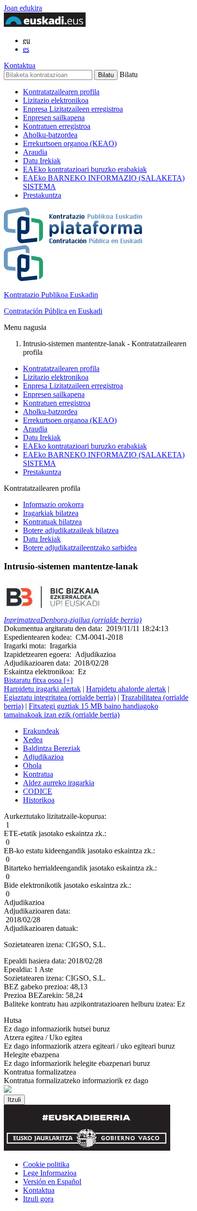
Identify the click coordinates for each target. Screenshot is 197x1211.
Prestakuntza (42, 195)
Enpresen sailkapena (54, 117)
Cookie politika (46, 1164)
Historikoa (39, 800)
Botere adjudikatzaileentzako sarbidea (80, 547)
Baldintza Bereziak (51, 748)
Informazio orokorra (53, 504)
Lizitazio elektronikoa (55, 100)
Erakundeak (41, 731)
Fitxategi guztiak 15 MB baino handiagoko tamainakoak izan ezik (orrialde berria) (81, 710)
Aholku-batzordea (50, 135)
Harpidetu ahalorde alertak (126, 689)
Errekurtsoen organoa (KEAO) (70, 143)
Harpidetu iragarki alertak (42, 689)
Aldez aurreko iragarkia (58, 783)
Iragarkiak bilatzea (50, 513)
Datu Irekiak (42, 161)
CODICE (37, 791)
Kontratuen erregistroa (56, 126)
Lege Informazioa (50, 1173)
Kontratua (38, 774)
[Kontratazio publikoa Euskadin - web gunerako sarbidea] (7, 1090)
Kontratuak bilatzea (52, 522)
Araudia (35, 152)
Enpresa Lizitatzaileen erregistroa (73, 109)
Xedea (33, 740)
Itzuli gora (38, 1199)
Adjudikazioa (43, 757)
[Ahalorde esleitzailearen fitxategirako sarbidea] (53, 611)
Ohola (32, 765)
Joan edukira (23, 8)
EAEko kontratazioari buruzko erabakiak (85, 169)
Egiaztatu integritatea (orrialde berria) (60, 697)
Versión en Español (52, 1181)
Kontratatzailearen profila (61, 92)
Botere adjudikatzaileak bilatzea (71, 530)
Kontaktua (19, 65)
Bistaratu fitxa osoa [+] (38, 680)
